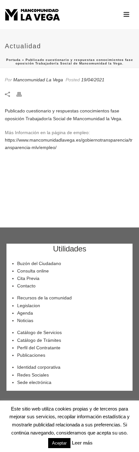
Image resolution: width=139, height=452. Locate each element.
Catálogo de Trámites (39, 340)
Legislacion (28, 305)
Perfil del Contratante (38, 347)
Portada (13, 60)
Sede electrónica (34, 382)
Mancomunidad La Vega (38, 79)
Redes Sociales (33, 374)
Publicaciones (31, 355)
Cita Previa (28, 278)
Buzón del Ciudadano (39, 263)
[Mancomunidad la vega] (32, 14)
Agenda (25, 313)
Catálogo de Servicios (39, 332)
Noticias (25, 320)
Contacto (26, 285)
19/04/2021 (92, 79)
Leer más (82, 443)
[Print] (22, 94)
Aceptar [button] (59, 443)
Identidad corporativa (38, 367)
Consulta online (33, 270)
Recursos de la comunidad (44, 297)
